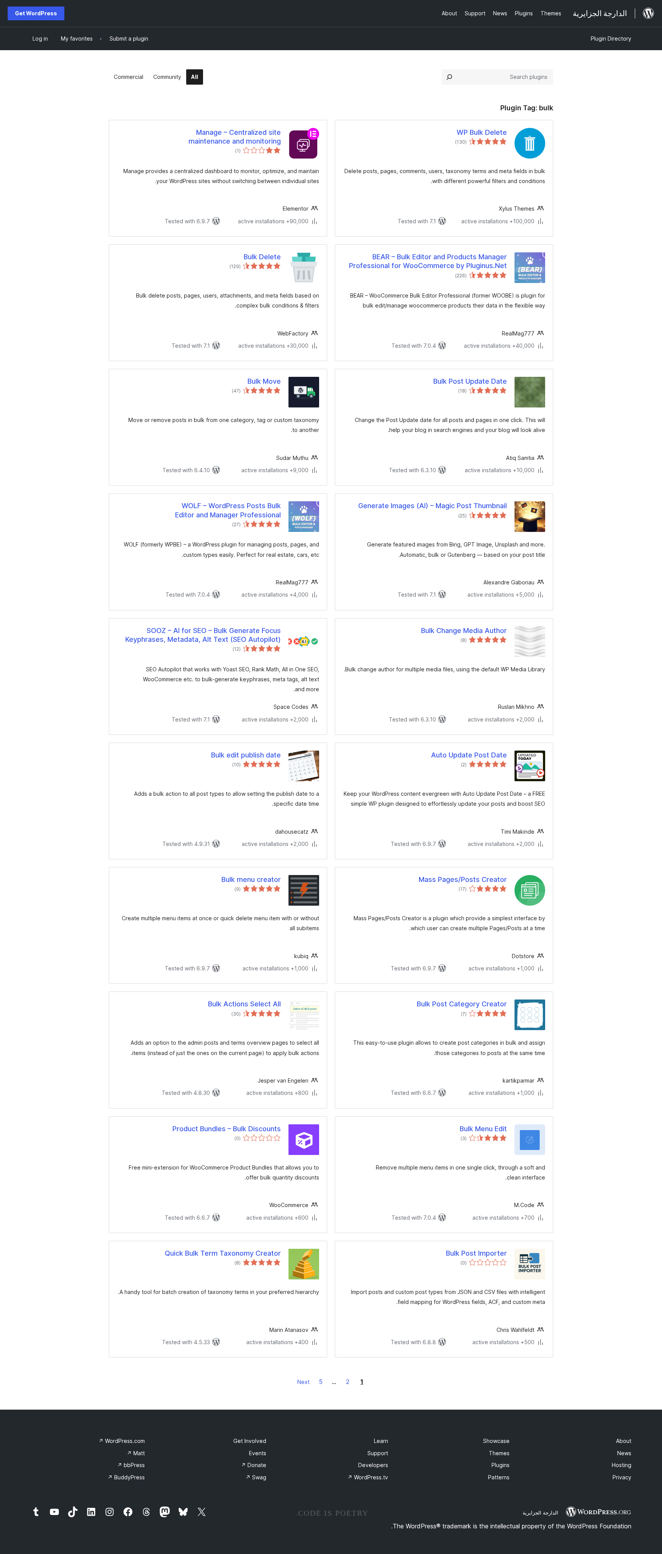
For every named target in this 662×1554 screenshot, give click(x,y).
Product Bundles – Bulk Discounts (226, 1129)
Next (303, 1382)
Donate (253, 1465)
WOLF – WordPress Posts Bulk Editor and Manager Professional (228, 510)
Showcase (496, 1441)
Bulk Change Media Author (464, 631)
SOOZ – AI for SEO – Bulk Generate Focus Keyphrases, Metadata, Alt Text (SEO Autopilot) (203, 635)
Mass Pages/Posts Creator (463, 879)
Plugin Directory (611, 38)
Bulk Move (264, 381)
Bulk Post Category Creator (462, 1004)
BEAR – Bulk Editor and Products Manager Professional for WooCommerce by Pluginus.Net (428, 261)
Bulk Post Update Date (470, 381)
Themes (499, 1453)
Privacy (622, 1477)
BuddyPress (126, 1477)
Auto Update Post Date (469, 755)
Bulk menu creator (251, 879)
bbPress (131, 1465)
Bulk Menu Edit (483, 1129)
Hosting (621, 1465)
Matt (136, 1453)
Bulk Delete (262, 257)
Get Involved (249, 1441)
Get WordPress (36, 13)
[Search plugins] (449, 77)
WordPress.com (121, 1441)
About (623, 1441)
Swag (256, 1477)
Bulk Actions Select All (244, 1004)
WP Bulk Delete (482, 132)
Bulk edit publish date (246, 755)
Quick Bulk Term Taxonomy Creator (223, 1253)
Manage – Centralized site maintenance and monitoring (234, 136)
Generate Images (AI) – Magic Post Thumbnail (432, 506)
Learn (381, 1441)
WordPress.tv (367, 1477)
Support (377, 1453)
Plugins (501, 1465)
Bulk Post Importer (476, 1253)
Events (257, 1453)
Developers (373, 1465)
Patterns (499, 1477)
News (624, 1453)
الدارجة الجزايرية (540, 1513)
